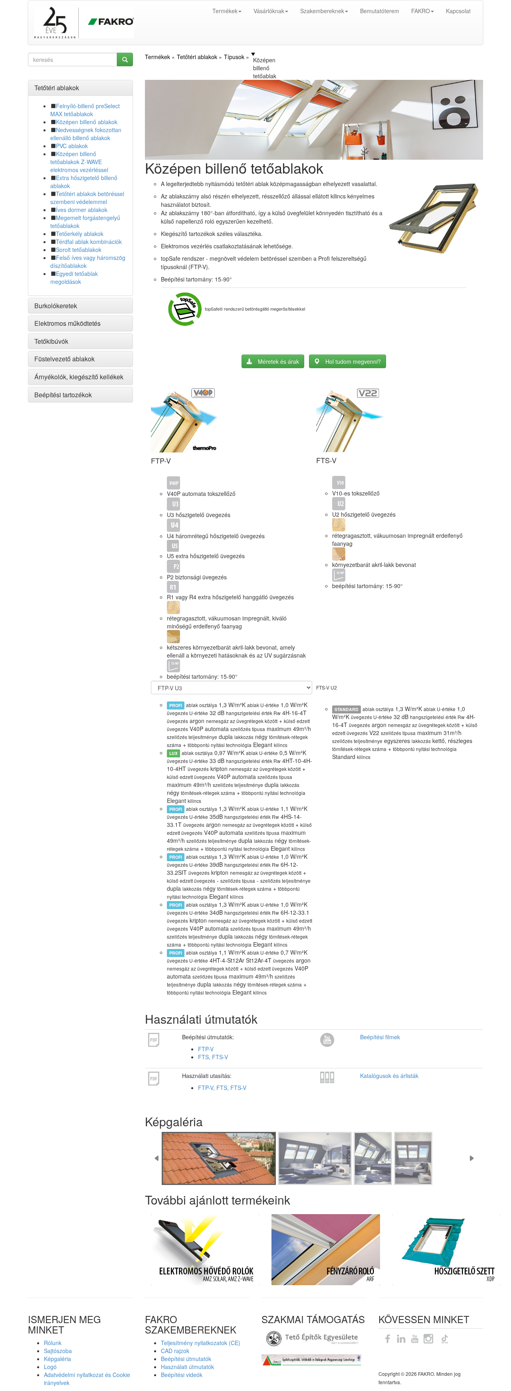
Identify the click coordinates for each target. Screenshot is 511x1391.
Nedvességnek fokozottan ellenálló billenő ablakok (85, 134)
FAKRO (420, 11)
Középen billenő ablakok (86, 122)
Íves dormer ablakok (81, 210)
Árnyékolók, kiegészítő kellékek (78, 376)
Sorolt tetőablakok (78, 250)
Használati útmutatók (187, 1367)
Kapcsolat (458, 11)
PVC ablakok (72, 146)
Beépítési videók (181, 1375)
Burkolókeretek (55, 305)
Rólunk (52, 1343)
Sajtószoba (58, 1351)
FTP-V (206, 1049)
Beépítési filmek (380, 1037)
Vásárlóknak (269, 11)
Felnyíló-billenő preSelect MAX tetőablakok (85, 110)
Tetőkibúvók (51, 341)
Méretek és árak (278, 361)
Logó (50, 1367)
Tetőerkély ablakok (79, 234)
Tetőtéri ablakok (56, 87)
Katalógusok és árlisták (389, 1076)
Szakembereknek (322, 11)
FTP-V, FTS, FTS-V (222, 1088)
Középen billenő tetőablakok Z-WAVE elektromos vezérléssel (79, 162)
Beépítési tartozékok (63, 394)
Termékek (225, 11)
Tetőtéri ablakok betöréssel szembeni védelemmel (87, 198)
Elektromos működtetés (67, 323)
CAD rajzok (175, 1351)
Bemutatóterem (379, 11)
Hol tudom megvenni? (353, 361)
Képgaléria (57, 1359)
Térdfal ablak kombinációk (89, 242)
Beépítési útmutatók (186, 1359)
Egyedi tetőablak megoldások (74, 277)
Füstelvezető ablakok (64, 358)
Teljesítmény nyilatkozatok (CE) (200, 1343)
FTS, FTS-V (213, 1057)
